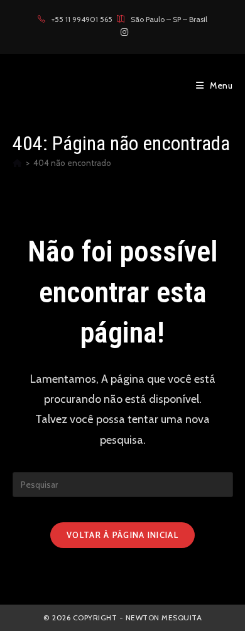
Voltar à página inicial (122, 535)
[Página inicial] (17, 163)
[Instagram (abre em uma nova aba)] (122, 32)
